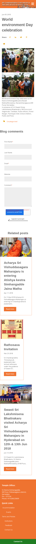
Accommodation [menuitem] (8, 508)
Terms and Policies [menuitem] (8, 517)
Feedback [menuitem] (8, 525)
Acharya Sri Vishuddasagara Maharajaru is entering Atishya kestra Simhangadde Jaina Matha (16, 275)
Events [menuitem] (8, 512)
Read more (10, 309)
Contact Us (18, 541)
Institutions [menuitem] (8, 521)
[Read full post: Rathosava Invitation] (12, 329)
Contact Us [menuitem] (9, 530)
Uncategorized (12, 121)
